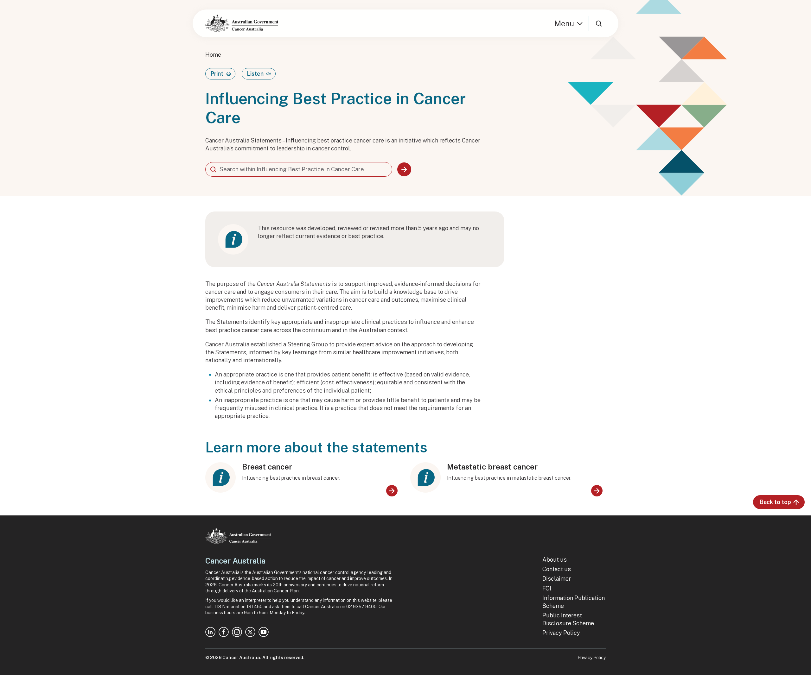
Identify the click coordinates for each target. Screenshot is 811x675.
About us (554, 559)
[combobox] (299, 169)
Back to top (775, 502)
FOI (546, 588)
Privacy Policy (561, 632)
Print (216, 73)
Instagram (237, 632)
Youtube (264, 632)
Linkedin (210, 632)
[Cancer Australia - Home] (241, 23)
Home (213, 54)
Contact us (556, 569)
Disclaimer (556, 578)
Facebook (224, 632)
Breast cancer (267, 466)
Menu (564, 23)
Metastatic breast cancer (492, 466)
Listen (255, 73)
